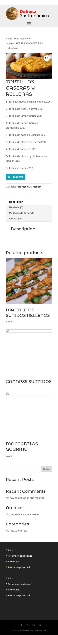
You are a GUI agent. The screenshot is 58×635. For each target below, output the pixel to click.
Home (9, 38)
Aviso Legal (14, 561)
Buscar (46, 469)
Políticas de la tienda (21, 213)
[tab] (29, 202)
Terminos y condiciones (20, 556)
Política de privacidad (19, 567)
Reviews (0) (16, 207)
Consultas (15, 218)
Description (16, 201)
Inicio (10, 550)
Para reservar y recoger (28, 186)
